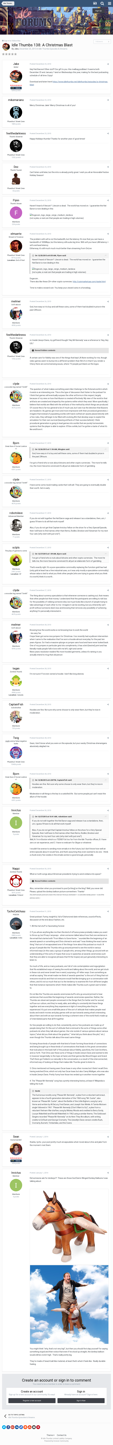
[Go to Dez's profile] (16, 179)
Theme (50, 1435)
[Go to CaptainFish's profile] (16, 717)
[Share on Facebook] (8, 1427)
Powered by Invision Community (56, 1441)
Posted (40, 64)
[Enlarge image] (69, 1227)
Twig (16, 738)
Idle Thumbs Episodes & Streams (53, 49)
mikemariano (16, 100)
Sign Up (98, 11)
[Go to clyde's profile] (16, 396)
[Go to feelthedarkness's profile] (16, 146)
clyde (16, 383)
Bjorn (16, 443)
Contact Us (61, 1435)
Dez (16, 166)
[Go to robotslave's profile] (16, 525)
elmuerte (16, 233)
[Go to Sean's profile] (16, 1149)
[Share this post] (108, 64)
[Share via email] (34, 1427)
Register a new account (32, 1401)
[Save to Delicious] (21, 1427)
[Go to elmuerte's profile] (16, 246)
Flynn (16, 200)
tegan (16, 668)
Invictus (16, 810)
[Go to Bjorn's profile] (16, 458)
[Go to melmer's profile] (16, 314)
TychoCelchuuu (16, 911)
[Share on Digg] (17, 1427)
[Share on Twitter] (4, 1427)
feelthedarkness (16, 133)
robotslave (16, 513)
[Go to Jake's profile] (6, 46)
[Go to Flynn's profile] (16, 213)
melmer (16, 301)
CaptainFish (16, 704)
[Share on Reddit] (25, 1427)
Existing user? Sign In (80, 11)
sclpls (16, 547)
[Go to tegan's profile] (16, 681)
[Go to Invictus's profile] (16, 822)
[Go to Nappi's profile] (16, 881)
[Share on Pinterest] (38, 1427)
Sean (16, 1136)
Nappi (16, 868)
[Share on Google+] (12, 1427)
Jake (16, 49)
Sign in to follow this (12, 41)
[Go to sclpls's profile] (16, 560)
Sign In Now (81, 1401)
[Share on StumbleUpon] (30, 1427)
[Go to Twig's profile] (16, 753)
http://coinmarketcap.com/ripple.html (89, 281)
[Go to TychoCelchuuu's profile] (16, 924)
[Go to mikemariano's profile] (16, 112)
